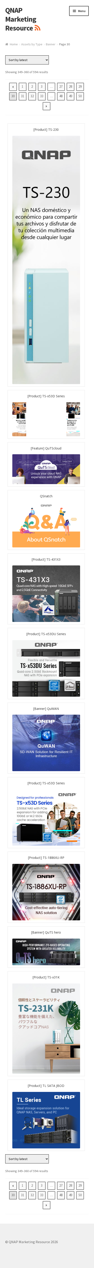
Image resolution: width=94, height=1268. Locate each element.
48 (61, 96)
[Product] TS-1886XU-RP (46, 857)
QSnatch (46, 496)
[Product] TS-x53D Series (46, 396)
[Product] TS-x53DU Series (46, 634)
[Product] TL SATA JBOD (46, 1085)
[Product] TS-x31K (46, 977)
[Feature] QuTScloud (46, 448)
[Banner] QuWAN (46, 708)
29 (80, 86)
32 (32, 96)
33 (41, 96)
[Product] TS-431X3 (46, 559)
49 (70, 96)
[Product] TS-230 (46, 129)
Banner (50, 44)
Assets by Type (31, 44)
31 (22, 96)
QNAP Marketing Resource (20, 19)
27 (61, 86)
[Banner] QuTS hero (46, 932)
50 (80, 96)
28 (70, 86)
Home (14, 44)
